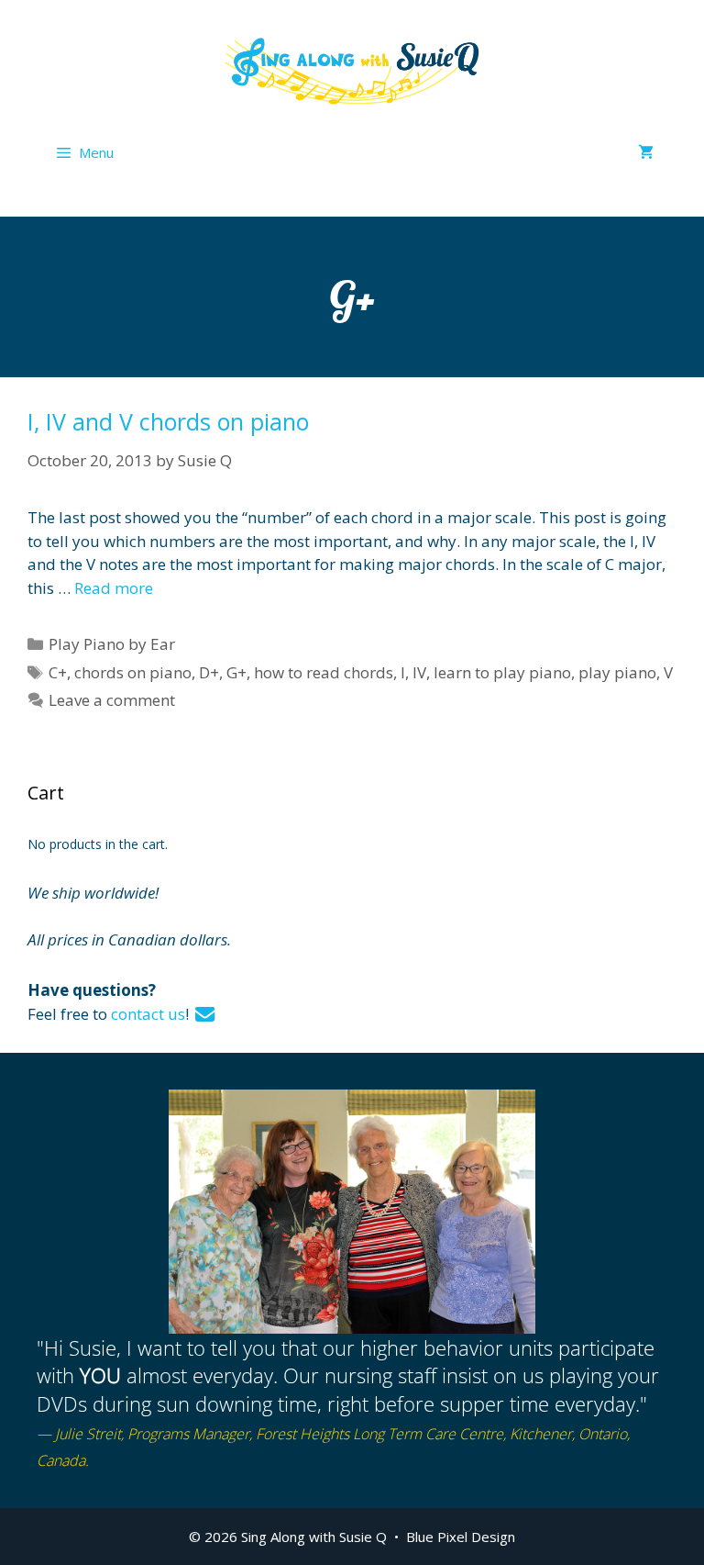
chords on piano (133, 672)
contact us (148, 1013)
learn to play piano (502, 672)
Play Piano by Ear (112, 643)
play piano (617, 672)
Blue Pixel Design (460, 1536)
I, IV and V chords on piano (168, 421)
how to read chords (323, 672)
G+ (236, 672)
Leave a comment (112, 699)
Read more (113, 587)
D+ (209, 672)
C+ (58, 672)
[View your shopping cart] (645, 152)
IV (419, 672)
